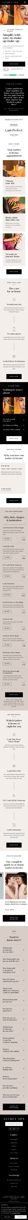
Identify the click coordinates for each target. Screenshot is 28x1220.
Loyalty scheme (13, 1166)
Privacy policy (14, 1201)
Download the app (14, 1123)
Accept (20, 1217)
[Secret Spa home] (10, 2)
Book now (14, 64)
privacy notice (16, 1213)
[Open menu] (24, 2)
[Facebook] (17, 1128)
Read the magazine (14, 918)
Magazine (14, 1169)
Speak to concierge (14, 1106)
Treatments (14, 1139)
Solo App (14, 1186)
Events (14, 1146)
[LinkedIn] (14, 1128)
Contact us (14, 1183)
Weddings (14, 1142)
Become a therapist (14, 1180)
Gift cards (14, 1152)
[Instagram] (10, 1128)
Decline (7, 1217)
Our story (14, 1163)
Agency (14, 1149)
